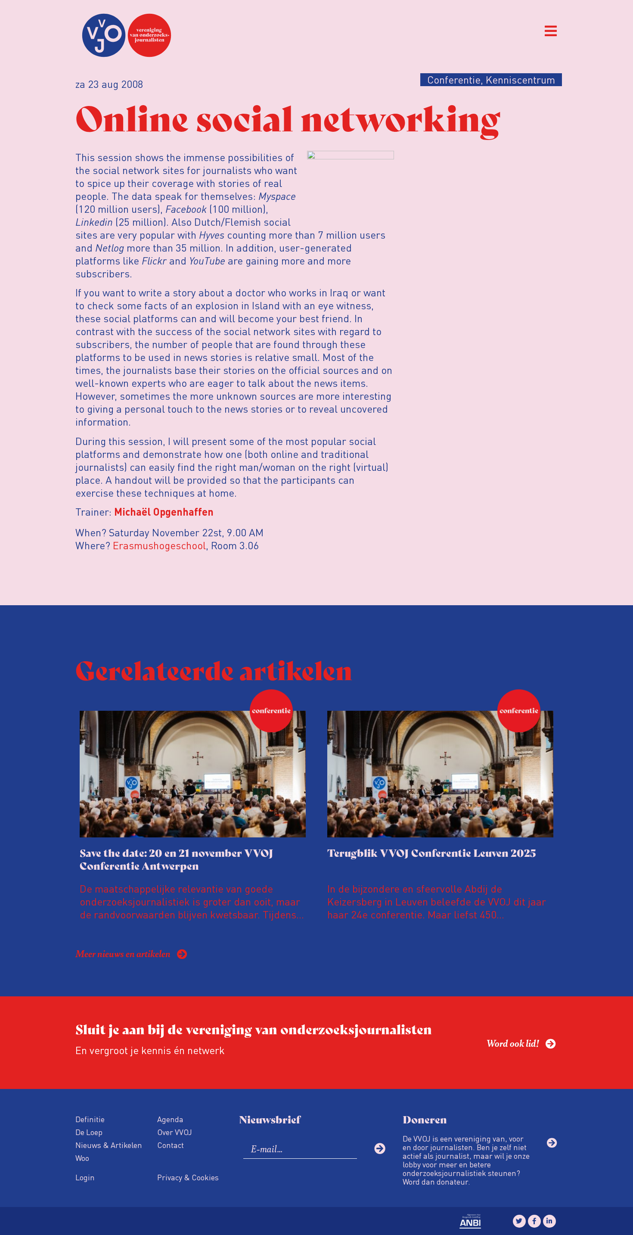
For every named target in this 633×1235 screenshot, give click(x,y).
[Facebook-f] (534, 1221)
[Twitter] (519, 1221)
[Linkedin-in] (549, 1221)
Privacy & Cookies (188, 1177)
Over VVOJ (174, 1132)
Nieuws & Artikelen (108, 1145)
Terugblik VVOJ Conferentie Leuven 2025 (431, 852)
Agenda (170, 1119)
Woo (82, 1158)
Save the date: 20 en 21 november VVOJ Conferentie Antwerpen (176, 859)
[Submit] (379, 1148)
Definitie (90, 1119)
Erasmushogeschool (159, 545)
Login (85, 1177)
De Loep (88, 1132)
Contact (170, 1145)
